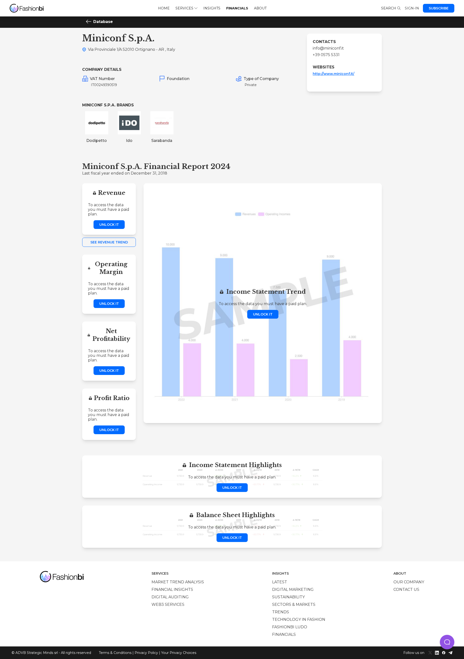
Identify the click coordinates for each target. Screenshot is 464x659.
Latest (279, 582)
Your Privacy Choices (178, 653)
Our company (408, 582)
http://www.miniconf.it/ (333, 74)
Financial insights (172, 589)
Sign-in (412, 8)
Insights (211, 8)
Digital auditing (170, 597)
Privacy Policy (146, 653)
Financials (237, 8)
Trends (280, 612)
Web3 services (168, 604)
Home (164, 8)
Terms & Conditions (115, 653)
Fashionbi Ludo (289, 627)
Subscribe (439, 8)
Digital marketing (293, 589)
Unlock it (109, 224)
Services (184, 8)
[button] (447, 642)
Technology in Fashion (298, 619)
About (260, 8)
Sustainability (288, 597)
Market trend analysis (178, 582)
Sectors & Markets (293, 604)
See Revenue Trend (109, 242)
